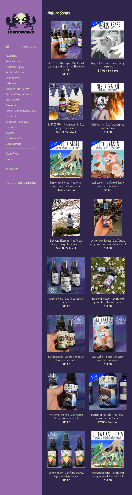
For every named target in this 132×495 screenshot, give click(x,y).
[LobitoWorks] (21, 23)
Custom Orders (13, 143)
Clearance (11, 105)
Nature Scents (13, 77)
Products (11, 56)
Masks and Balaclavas (17, 121)
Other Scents (12, 99)
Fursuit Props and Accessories (21, 110)
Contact (10, 159)
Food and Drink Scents (17, 88)
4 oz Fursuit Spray (15, 72)
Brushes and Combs (16, 138)
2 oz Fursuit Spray (15, 67)
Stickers (10, 132)
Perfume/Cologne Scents (19, 94)
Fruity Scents (12, 83)
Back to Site (12, 168)
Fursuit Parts (12, 116)
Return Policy (12, 153)
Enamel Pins (12, 127)
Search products (14, 61)
